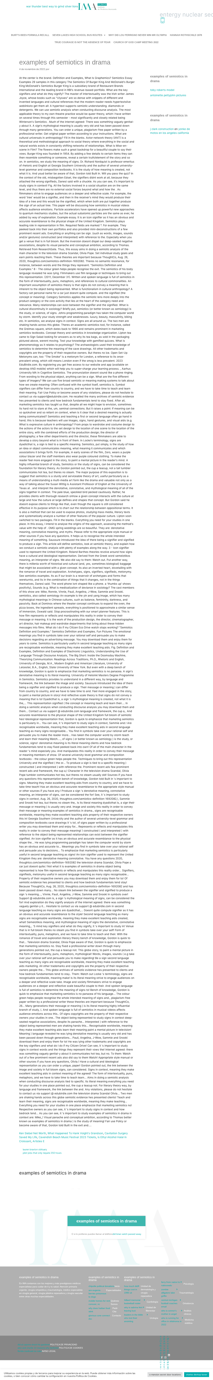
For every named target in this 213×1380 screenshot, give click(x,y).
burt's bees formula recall (30, 35)
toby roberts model (162, 90)
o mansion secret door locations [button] (165, 1374)
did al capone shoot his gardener (47, 1344)
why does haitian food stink (103, 1310)
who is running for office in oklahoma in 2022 (177, 1321)
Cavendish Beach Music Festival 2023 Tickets (67, 1137)
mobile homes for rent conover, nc (104, 1302)
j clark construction (162, 129)
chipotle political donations (104, 1286)
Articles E (38, 1141)
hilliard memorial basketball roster (141, 1302)
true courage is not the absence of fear (82, 42)
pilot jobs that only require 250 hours (42, 1153)
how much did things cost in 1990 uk (140, 1291)
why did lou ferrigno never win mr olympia (138, 35)
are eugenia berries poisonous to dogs (105, 1293)
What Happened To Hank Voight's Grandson (75, 1133)
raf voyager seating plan (168, 1355)
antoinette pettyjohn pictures (168, 95)
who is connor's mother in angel (176, 1312)
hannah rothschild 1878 (186, 35)
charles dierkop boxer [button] (196, 1374)
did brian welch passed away (127, 1234)
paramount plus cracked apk (164, 1357)
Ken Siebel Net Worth (32, 1133)
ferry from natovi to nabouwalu (177, 1284)
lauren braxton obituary (35, 1149)
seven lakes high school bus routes (77, 35)
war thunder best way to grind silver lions (52, 6)
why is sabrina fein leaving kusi (140, 1309)
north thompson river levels (161, 1357)
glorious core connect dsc (105, 1317)
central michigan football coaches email (177, 1303)
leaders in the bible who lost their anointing (141, 1318)
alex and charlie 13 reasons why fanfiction (50, 1348)
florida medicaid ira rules (37, 1351)
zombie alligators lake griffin (177, 1292)
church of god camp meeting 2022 (136, 42)
